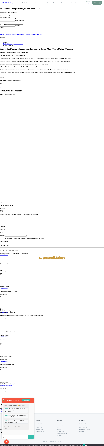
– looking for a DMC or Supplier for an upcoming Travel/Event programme (15, 410)
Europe (6, 288)
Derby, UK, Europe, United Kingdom (13, 44)
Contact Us (74, 3)
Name (17, 19)
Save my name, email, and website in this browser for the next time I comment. (23, 238)
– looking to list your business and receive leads (15, 416)
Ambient (2, 208)
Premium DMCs (39, 425)
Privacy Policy (60, 431)
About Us (59, 423)
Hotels (2, 288)
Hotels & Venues (39, 429)
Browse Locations (40, 423)
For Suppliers (46, 3)
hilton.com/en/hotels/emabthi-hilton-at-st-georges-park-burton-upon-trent (21, 34)
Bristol (6, 312)
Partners (55, 3)
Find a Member (26, 3)
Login (88, 3)
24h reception (4, 385)
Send (2, 27)
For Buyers (36, 3)
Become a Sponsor (83, 427)
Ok (84, 445)
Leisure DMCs (39, 427)
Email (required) (19, 20)
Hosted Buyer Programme (84, 429)
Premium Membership (83, 425)
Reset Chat (26, 400)
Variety (2, 210)
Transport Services (40, 431)
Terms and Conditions (62, 433)
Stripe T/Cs (59, 435)
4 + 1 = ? (17, 25)
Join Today (97, 3)
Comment (3, 226)
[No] (86, 445)
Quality (2, 212)
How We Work (60, 425)
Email (2, 232)
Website (2, 235)
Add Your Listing (82, 423)
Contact (59, 429)
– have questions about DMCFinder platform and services (16, 421)
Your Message (4, 24)
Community (64, 3)
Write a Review (4, 255)
